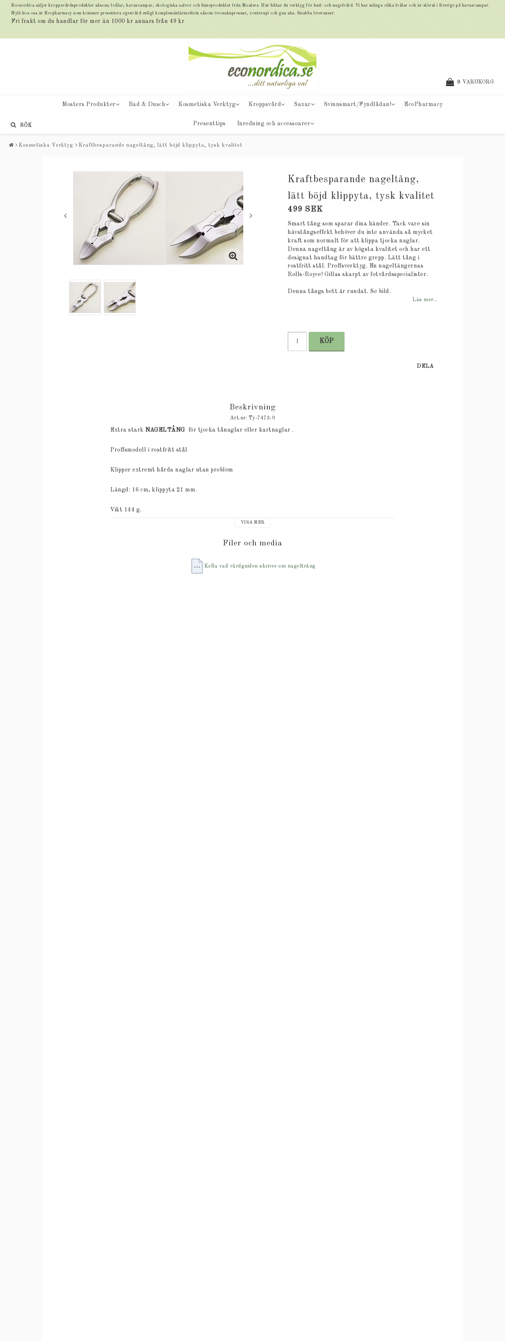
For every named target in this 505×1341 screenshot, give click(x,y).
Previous (65, 215)
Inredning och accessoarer (274, 124)
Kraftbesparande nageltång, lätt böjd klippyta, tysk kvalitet (161, 145)
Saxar (302, 105)
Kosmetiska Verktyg (206, 105)
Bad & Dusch (147, 105)
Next (251, 215)
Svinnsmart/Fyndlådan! (358, 105)
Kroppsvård (264, 105)
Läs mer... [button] (424, 299)
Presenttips (209, 124)
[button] (473, 82)
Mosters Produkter (89, 105)
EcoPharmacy (423, 105)
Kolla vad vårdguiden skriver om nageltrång (260, 566)
